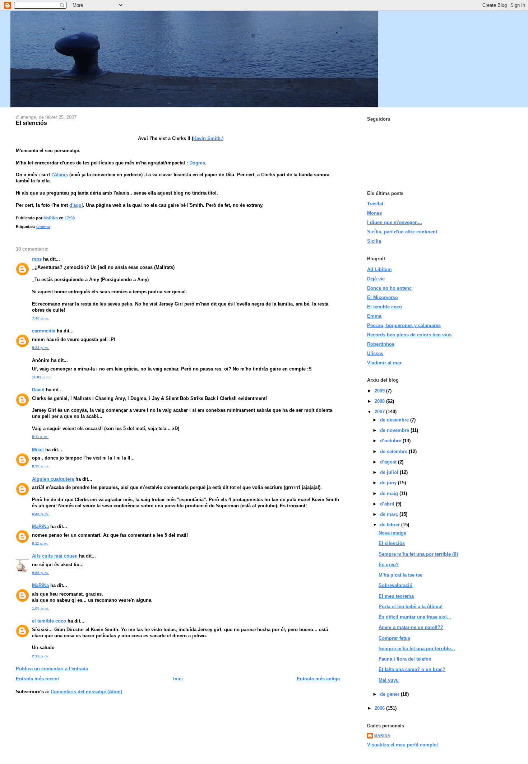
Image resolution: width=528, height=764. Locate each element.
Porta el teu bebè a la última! (411, 606)
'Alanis (60, 174)
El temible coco (384, 306)
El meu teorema (396, 596)
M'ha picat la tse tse (400, 575)
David (38, 389)
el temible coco (49, 621)
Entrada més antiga (318, 678)
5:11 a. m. (40, 437)
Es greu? (389, 564)
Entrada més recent (37, 678)
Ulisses (375, 353)
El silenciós (392, 543)
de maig (389, 493)
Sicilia (374, 241)
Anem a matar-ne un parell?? (411, 627)
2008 (380, 401)
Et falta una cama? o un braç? (412, 669)
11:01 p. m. (41, 377)
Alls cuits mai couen (55, 556)
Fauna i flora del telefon (405, 659)
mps (37, 259)
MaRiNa (40, 526)
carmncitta (43, 331)
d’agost (389, 462)
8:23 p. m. (40, 348)
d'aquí (76, 205)
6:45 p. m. (40, 514)
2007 (380, 411)
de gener (390, 694)
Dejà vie (376, 278)
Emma (374, 316)
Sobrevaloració (395, 585)
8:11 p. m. (40, 543)
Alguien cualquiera (53, 479)
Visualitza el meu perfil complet (402, 744)
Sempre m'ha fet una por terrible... (417, 648)
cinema (43, 226)
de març (389, 514)
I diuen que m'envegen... (394, 222)
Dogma (197, 163)
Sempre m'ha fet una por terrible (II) (418, 554)
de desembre (395, 420)
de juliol (390, 472)
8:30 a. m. (40, 466)
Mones (374, 213)
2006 (380, 708)
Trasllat (375, 203)
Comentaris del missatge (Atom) (86, 691)
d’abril (388, 504)
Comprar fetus (394, 638)
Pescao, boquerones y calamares (404, 325)
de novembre (395, 430)
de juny (389, 482)
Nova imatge (392, 533)
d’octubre (391, 440)
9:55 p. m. (40, 573)
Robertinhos (380, 344)
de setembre (394, 451)
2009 (380, 390)
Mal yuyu (389, 680)
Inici (178, 678)
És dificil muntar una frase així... (415, 617)
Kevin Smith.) (208, 138)
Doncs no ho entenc (389, 288)
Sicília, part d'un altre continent (402, 231)
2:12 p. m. (40, 656)
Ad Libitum (379, 269)
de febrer (390, 524)
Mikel (38, 449)
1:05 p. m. (40, 608)
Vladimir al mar (384, 362)
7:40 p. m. (40, 318)
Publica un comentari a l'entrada (52, 668)
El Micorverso (382, 297)
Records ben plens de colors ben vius (409, 334)
